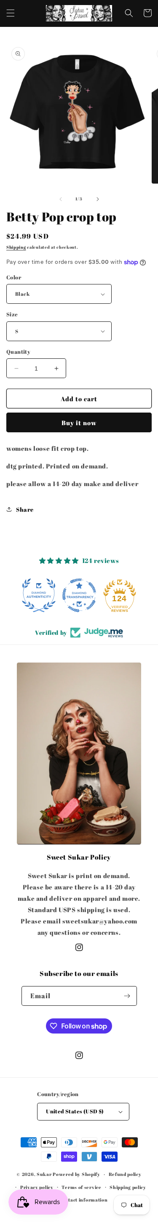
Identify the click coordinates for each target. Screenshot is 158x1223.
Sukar (44, 1174)
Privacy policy (37, 1187)
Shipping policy (128, 1187)
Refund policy (125, 1174)
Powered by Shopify (76, 1174)
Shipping (16, 247)
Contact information (83, 1200)
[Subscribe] (127, 996)
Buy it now (79, 422)
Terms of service (81, 1187)
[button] (10, 13)
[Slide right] (97, 199)
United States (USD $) (75, 1111)
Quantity (18, 351)
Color (13, 277)
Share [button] (25, 509)
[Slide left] (60, 199)
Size (12, 314)
